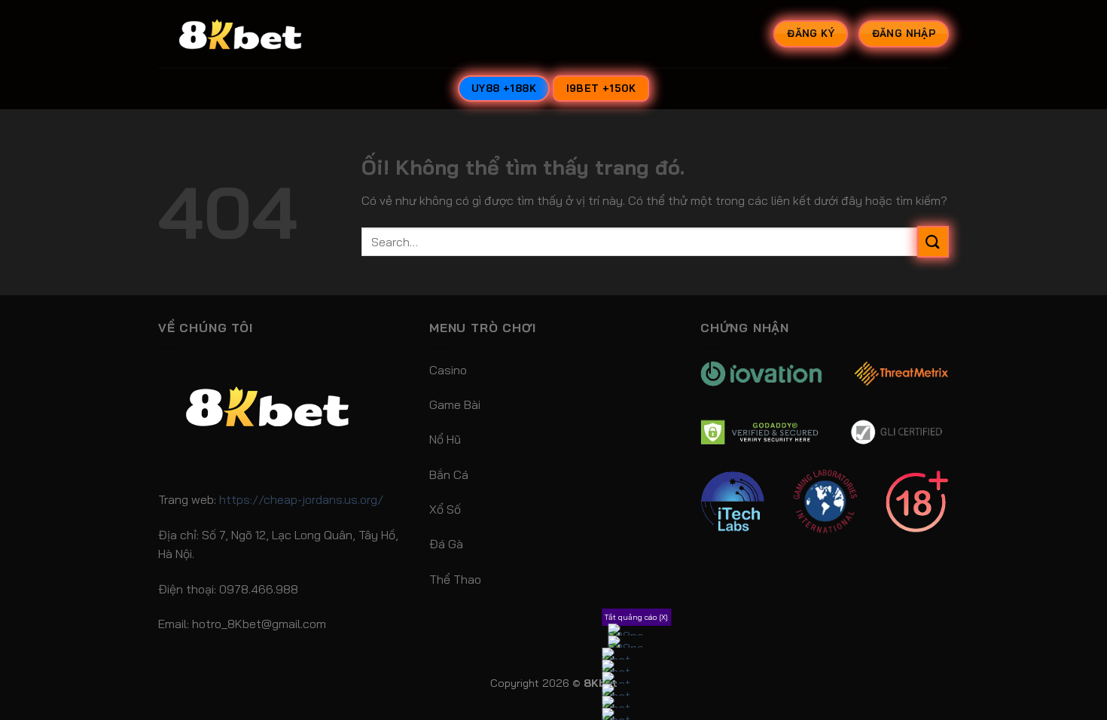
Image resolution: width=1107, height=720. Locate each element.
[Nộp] (933, 241)
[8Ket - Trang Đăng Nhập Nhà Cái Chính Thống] (259, 34)
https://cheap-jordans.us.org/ (301, 499)
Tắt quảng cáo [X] (636, 617)
